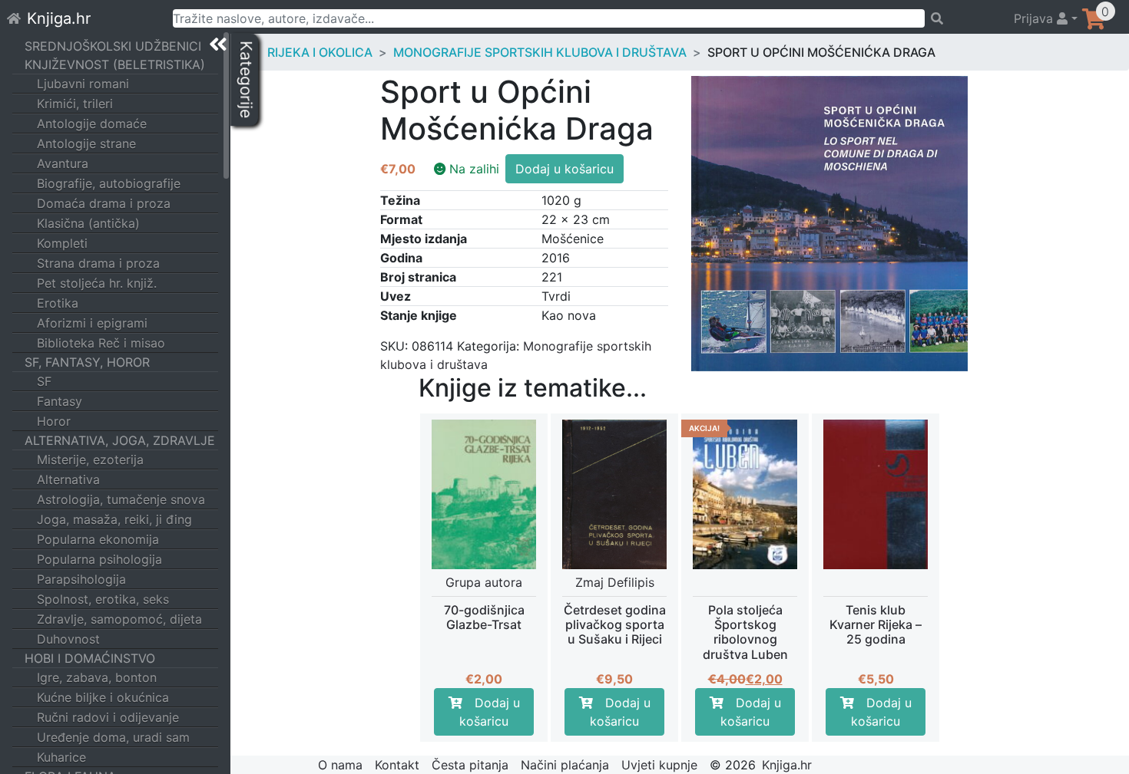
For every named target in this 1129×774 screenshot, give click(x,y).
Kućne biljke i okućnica (103, 697)
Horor (54, 421)
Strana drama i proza (98, 263)
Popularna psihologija (99, 559)
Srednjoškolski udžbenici (113, 46)
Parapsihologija (81, 579)
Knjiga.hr (59, 18)
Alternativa (68, 479)
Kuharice (61, 757)
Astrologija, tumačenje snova (121, 499)
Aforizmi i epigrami (92, 323)
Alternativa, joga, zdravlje (120, 440)
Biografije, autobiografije (108, 183)
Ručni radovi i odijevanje (108, 717)
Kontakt (397, 764)
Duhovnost (68, 639)
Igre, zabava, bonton (97, 677)
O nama (340, 764)
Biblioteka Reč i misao (101, 343)
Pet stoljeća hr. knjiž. (97, 283)
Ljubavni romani (83, 83)
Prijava (1035, 18)
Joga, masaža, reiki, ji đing (114, 519)
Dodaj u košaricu (564, 168)
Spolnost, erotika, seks (103, 599)
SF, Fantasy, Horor (87, 362)
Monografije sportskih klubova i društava (540, 52)
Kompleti (62, 243)
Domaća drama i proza (104, 203)
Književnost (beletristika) (115, 64)
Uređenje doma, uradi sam (113, 737)
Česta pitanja (470, 764)
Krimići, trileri (75, 103)
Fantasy (59, 401)
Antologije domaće (92, 123)
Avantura (62, 163)
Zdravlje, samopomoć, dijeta (119, 619)
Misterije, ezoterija (90, 459)
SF (44, 381)
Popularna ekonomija (98, 539)
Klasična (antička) (88, 223)
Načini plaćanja (565, 764)
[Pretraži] (962, 18)
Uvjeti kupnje (659, 764)
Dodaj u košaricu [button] (489, 712)
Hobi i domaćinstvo (90, 658)
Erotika (57, 303)
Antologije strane (86, 143)
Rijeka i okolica (319, 52)
